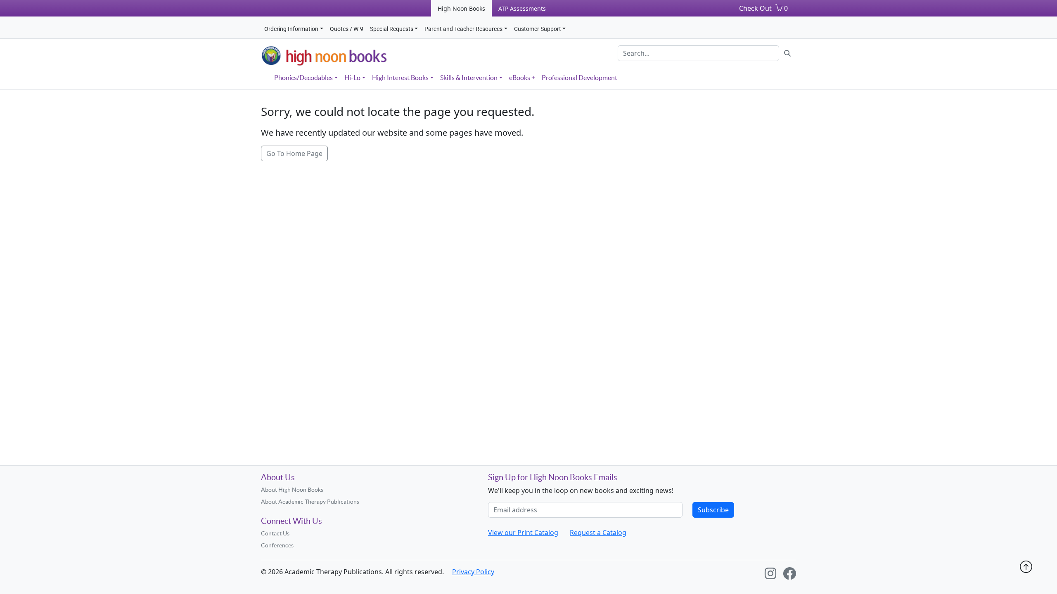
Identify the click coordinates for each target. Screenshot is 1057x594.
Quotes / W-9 (346, 29)
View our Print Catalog (523, 532)
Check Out (755, 8)
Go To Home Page (294, 153)
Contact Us (275, 533)
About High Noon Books (292, 489)
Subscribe (713, 509)
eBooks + (522, 77)
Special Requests (391, 29)
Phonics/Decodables (303, 77)
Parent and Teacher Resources (463, 29)
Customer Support (537, 29)
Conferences (277, 545)
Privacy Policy (473, 571)
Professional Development (579, 77)
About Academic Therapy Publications (310, 501)
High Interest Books (400, 77)
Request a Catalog (598, 532)
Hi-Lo (352, 77)
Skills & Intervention (469, 77)
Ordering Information (291, 29)
